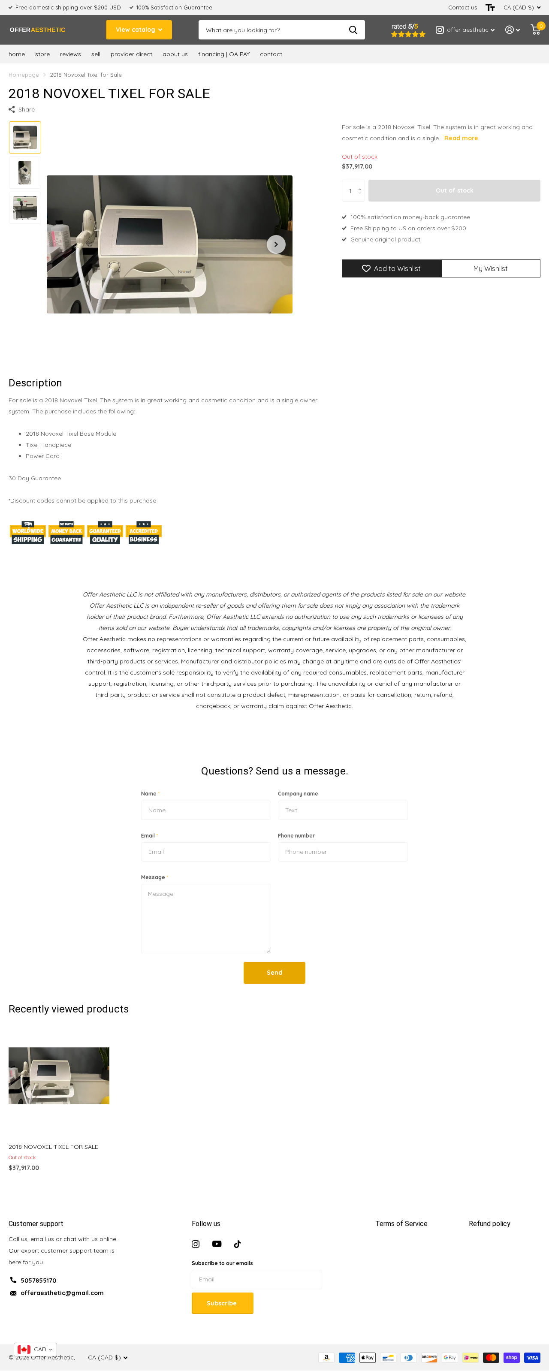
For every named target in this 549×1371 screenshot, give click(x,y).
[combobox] (35, 1349)
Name (150, 793)
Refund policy (489, 1224)
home (17, 54)
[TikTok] (237, 1244)
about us (175, 54)
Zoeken (353, 29)
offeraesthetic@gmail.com (62, 1293)
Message (154, 877)
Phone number (296, 835)
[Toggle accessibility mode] (490, 7)
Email (149, 835)
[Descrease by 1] (361, 198)
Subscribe (222, 1303)
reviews (70, 54)
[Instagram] (195, 1244)
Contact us (462, 7)
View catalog (136, 29)
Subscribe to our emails (222, 1263)
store (42, 54)
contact (271, 54)
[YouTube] (216, 1244)
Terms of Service (401, 1224)
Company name (298, 793)
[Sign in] (512, 29)
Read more (461, 138)
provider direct (131, 54)
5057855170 (38, 1280)
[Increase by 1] (361, 183)
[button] (276, 244)
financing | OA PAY (224, 54)
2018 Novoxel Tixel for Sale (53, 1147)
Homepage (24, 74)
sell (95, 54)
